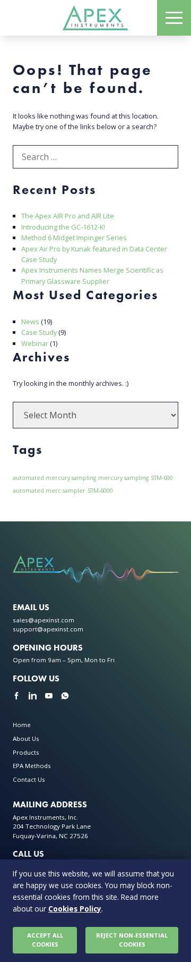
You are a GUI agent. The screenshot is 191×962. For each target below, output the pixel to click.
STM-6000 (100, 490)
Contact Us (29, 779)
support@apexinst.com (48, 629)
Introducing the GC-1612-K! (63, 227)
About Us (26, 738)
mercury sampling (123, 478)
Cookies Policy (74, 909)
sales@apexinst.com (43, 620)
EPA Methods (32, 766)
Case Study (39, 332)
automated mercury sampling (54, 478)
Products (26, 752)
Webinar (34, 343)
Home (22, 725)
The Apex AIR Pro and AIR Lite (67, 216)
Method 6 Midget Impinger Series (74, 237)
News (30, 321)
